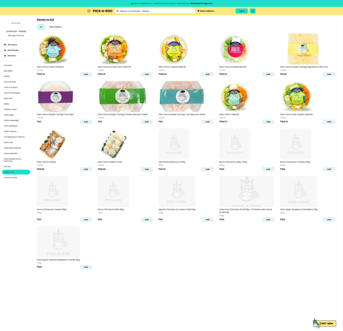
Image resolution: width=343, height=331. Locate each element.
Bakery (6, 104)
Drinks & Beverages (11, 120)
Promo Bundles (10, 82)
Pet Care (7, 166)
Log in (241, 11)
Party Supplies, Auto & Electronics (12, 160)
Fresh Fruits (8, 142)
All (41, 26)
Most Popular (13, 50)
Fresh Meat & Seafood (12, 148)
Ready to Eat (9, 172)
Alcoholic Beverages (12, 93)
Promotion (8, 65)
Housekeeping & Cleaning (14, 137)
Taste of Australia (11, 87)
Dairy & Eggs (9, 115)
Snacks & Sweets (10, 177)
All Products (12, 44)
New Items (12, 55)
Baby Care (8, 98)
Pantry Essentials (10, 153)
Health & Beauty (10, 131)
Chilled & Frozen (10, 109)
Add (86, 74)
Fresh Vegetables (10, 126)
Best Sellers (8, 71)
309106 (7, 76)
